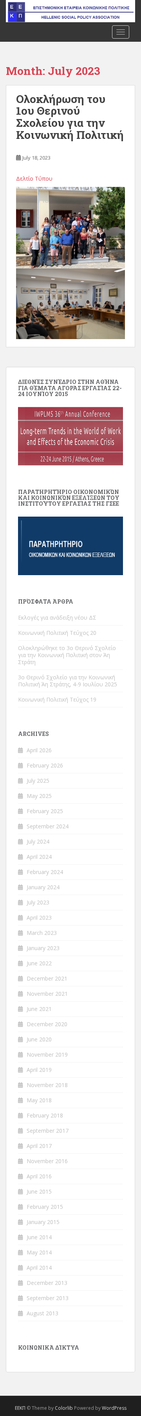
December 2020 (47, 1024)
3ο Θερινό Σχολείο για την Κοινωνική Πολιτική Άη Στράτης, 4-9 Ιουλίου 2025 (67, 680)
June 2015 (39, 1191)
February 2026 (45, 765)
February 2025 (45, 811)
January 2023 (43, 948)
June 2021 (39, 1009)
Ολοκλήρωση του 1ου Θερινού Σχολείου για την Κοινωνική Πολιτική (70, 117)
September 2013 (48, 1298)
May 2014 (39, 1252)
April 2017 (39, 1146)
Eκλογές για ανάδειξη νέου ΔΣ (57, 617)
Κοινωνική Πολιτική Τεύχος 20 (57, 632)
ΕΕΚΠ (20, 1408)
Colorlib (64, 1408)
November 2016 (47, 1161)
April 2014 (39, 1267)
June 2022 (39, 963)
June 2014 (39, 1237)
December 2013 (47, 1282)
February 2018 (45, 1115)
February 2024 (45, 872)
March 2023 (42, 932)
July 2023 (38, 902)
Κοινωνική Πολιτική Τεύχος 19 (57, 699)
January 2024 (43, 887)
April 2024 (39, 856)
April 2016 (39, 1176)
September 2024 (48, 826)
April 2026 (39, 750)
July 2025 (38, 780)
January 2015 (43, 1222)
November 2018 (47, 1085)
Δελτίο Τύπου (34, 178)
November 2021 (47, 993)
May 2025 (39, 795)
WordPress (114, 1408)
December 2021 (47, 978)
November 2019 (47, 1054)
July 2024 (38, 841)
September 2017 (48, 1130)
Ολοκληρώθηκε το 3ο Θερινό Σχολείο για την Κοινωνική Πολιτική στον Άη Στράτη (67, 655)
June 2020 (39, 1039)
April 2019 (39, 1069)
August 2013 (42, 1313)
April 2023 (39, 917)
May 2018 (39, 1100)
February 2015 (45, 1206)
